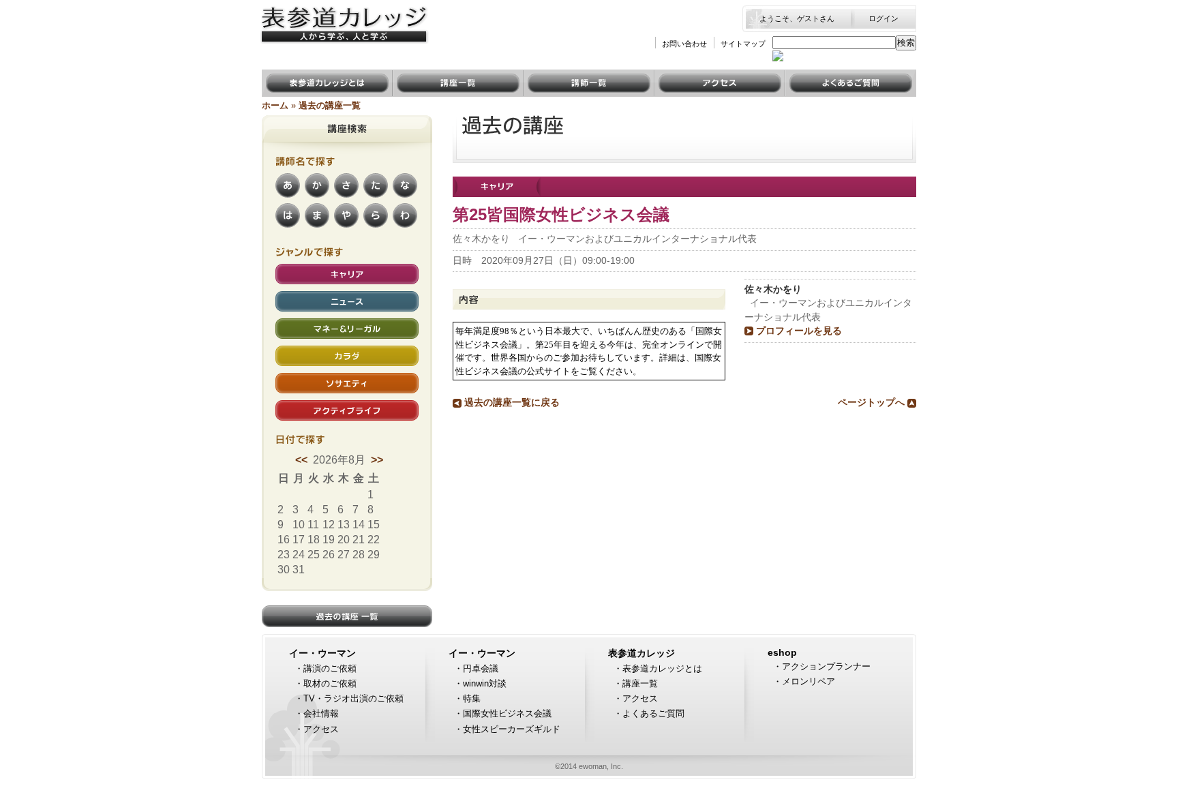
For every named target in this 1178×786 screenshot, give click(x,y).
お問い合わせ (684, 44)
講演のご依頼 (330, 668)
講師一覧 (545, 76)
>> (377, 460)
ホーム (275, 105)
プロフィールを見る (799, 331)
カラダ (291, 352)
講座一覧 (414, 76)
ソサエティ (302, 379)
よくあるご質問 (823, 76)
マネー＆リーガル (319, 325)
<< (302, 460)
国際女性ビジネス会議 (507, 713)
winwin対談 (485, 683)
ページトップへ (871, 402)
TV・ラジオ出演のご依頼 (353, 698)
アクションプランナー (826, 666)
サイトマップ (743, 44)
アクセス (676, 76)
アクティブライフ (319, 406)
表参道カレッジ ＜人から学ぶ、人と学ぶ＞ (342, 19)
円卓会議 (480, 668)
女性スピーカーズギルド (511, 729)
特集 (472, 698)
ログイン (883, 18)
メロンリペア (808, 681)
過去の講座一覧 (330, 105)
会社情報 (321, 713)
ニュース (297, 297)
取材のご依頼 (330, 683)
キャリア (297, 270)
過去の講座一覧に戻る (512, 402)
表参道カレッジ (641, 653)
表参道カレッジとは (311, 76)
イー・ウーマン (322, 653)
